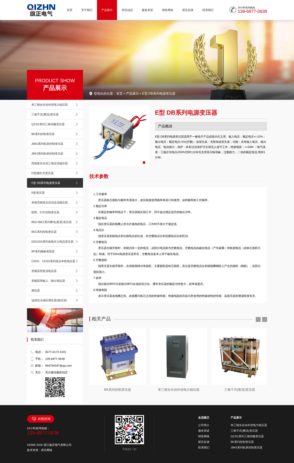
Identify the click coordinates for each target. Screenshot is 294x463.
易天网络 (46, 450)
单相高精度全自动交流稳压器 (49, 202)
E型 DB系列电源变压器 (45, 182)
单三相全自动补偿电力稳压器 (49, 104)
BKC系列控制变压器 (44, 231)
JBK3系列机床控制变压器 (47, 153)
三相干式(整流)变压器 (45, 114)
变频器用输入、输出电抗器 (48, 280)
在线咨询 (44, 418)
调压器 (35, 290)
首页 (69, 10)
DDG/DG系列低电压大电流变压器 (52, 241)
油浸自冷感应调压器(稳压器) (49, 300)
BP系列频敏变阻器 (43, 251)
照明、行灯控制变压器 (45, 212)
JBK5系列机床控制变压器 (47, 143)
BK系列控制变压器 (43, 134)
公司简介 (203, 425)
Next (264, 319)
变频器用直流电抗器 (44, 271)
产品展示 (107, 10)
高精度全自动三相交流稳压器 (49, 163)
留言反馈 (187, 10)
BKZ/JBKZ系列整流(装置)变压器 (51, 222)
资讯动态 (127, 10)
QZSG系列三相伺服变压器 (48, 124)
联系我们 (208, 10)
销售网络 (167, 10)
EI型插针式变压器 (42, 173)
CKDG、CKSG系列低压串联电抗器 (53, 261)
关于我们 (86, 10)
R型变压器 (38, 192)
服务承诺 (147, 10)
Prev (258, 319)
